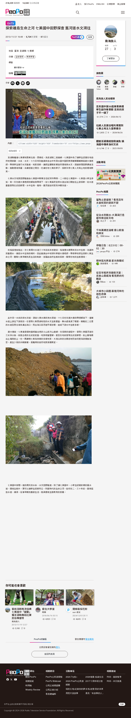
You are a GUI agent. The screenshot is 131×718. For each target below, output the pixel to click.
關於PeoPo (30, 676)
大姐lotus (99, 88)
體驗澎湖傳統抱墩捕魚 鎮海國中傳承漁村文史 (110, 143)
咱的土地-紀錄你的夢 (75, 688)
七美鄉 (30, 51)
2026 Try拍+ (71, 676)
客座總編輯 (51, 693)
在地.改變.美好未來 (94, 688)
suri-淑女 (76, 612)
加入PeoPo (89, 4)
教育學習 (30, 57)
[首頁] (18, 12)
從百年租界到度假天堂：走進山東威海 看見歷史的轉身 (110, 275)
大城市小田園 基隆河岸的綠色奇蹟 (110, 292)
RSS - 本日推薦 (114, 681)
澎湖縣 (23, 51)
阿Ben (103, 282)
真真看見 (104, 263)
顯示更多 (18, 67)
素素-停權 (107, 88)
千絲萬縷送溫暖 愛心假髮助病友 (110, 231)
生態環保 (19, 57)
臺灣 (16, 51)
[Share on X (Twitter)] (18, 83)
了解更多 (111, 58)
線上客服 (121, 4)
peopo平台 (105, 251)
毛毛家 (103, 206)
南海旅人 (16, 621)
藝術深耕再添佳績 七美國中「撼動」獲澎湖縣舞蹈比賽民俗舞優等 (22, 613)
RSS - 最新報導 (114, 676)
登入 (80, 4)
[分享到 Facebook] (12, 83)
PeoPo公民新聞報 (54, 676)
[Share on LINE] (23, 83)
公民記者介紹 (52, 689)
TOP (122, 704)
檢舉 (90, 37)
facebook (7, 679)
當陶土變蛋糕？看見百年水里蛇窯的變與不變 (109, 201)
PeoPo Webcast (53, 681)
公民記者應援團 (53, 685)
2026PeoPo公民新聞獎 (108, 183)
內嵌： (11, 143)
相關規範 (29, 681)
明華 (44, 612)
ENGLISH (100, 4)
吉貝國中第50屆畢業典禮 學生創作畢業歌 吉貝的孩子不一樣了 (110, 109)
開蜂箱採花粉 (80, 609)
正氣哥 (103, 297)
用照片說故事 (72, 693)
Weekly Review (32, 689)
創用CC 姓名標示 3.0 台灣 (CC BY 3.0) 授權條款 (20, 73)
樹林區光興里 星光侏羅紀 (110, 260)
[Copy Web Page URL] (28, 83)
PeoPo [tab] (40, 639)
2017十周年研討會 (94, 681)
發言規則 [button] (89, 639)
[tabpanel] (50, 647)
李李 (123, 87)
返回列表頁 (49, 654)
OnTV (10, 23)
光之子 (103, 221)
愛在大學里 (48, 609)
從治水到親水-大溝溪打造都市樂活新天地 (110, 216)
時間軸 (28, 685)
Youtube (15, 679)
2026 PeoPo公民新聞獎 (75, 683)
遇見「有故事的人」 (94, 693)
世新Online (105, 236)
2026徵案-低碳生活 (94, 676)
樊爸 (115, 87)
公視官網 (111, 4)
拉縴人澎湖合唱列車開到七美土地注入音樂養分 (109, 127)
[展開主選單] (122, 12)
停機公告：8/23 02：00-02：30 (110, 246)
